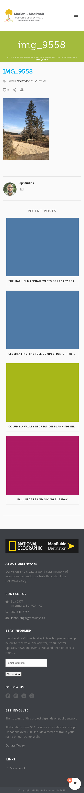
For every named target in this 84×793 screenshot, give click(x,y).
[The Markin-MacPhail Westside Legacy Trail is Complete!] (42, 247)
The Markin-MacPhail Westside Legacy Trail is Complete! (43, 281)
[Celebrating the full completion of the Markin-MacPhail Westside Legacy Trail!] (42, 320)
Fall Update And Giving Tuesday (42, 499)
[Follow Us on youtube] (31, 696)
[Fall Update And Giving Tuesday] (42, 465)
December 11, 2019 (29, 81)
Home (10, 57)
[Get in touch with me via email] (21, 190)
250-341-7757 (20, 612)
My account (17, 768)
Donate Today (15, 745)
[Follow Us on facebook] (8, 696)
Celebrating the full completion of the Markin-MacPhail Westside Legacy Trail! (43, 354)
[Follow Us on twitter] (23, 696)
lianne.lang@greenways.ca (28, 618)
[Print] (24, 89)
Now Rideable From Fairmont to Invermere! (46, 57)
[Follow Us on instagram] (15, 696)
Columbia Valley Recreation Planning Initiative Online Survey (43, 426)
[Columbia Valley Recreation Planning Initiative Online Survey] (42, 392)
